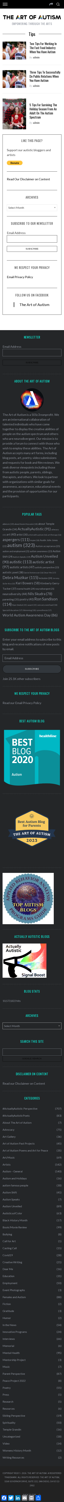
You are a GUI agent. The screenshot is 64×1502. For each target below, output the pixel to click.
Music (6, 1366)
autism (21, 545)
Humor (7, 1317)
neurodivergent (44, 589)
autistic (20, 561)
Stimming (29, 610)
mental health (26, 588)
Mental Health (11, 1352)
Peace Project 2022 (14, 1380)
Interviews (9, 1338)
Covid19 (8, 1255)
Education (8, 1276)
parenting (11, 599)
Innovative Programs (15, 1331)
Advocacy (8, 1129)
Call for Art (9, 1241)
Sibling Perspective (14, 1415)
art (11, 534)
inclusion (45, 578)
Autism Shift (10, 1192)
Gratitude (8, 1310)
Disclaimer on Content (30, 1083)
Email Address (16, 233)
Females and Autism (14, 1297)
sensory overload (47, 605)
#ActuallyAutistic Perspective (20, 1108)
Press (6, 1394)
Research (8, 1401)
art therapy (54, 535)
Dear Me (50, 572)
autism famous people (15, 1185)
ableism (8, 524)
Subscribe (32, 669)
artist (22, 534)
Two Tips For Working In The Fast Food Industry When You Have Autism (43, 47)
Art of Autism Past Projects (19, 1143)
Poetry (7, 1387)
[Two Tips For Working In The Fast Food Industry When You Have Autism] (14, 50)
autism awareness (41, 551)
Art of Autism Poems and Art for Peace (25, 1150)
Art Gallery (9, 1136)
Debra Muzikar (20, 577)
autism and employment (16, 551)
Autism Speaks (21, 557)
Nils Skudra (40, 594)
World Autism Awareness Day (30, 615)
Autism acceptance (47, 546)
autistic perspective (47, 567)
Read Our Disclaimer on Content (28, 179)
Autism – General (13, 1171)
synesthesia (44, 610)
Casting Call (10, 1248)
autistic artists (22, 567)
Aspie (34, 540)
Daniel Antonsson (34, 572)
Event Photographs (14, 1290)
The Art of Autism (34, 304)
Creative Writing (12, 1262)
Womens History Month (17, 1450)
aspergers (16, 539)
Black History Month (15, 1220)
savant (32, 605)
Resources (9, 1408)
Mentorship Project (14, 1359)
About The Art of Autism (17, 1122)
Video (6, 1443)
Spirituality (9, 1422)
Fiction (7, 1303)
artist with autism (37, 535)
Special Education (13, 610)
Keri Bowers (28, 583)
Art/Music (9, 1157)
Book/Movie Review (15, 1227)
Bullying (7, 1234)
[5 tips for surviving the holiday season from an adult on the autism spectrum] (14, 114)
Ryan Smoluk (19, 605)
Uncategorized (11, 1436)
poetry (27, 599)
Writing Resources (13, 1457)
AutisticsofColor (12, 1213)
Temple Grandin (12, 1429)
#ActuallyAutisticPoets (16, 1115)
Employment (10, 1283)
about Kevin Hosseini (26, 524)
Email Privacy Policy (20, 277)
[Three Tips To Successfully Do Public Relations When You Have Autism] (14, 79)
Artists (7, 1164)
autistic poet (13, 572)
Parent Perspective (14, 1373)
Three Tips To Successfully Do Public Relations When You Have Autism (45, 76)
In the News (9, 1325)
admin (36, 57)
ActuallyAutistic (34, 529)
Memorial (8, 1345)
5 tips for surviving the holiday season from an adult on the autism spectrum (43, 110)
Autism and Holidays (15, 1178)
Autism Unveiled (12, 1206)
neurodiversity (15, 594)
